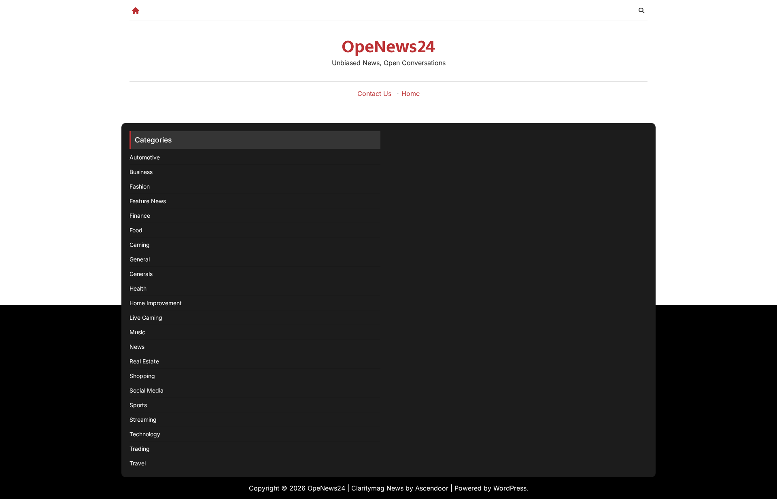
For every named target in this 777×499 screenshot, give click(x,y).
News (137, 346)
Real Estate (144, 361)
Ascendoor (431, 488)
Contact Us (374, 93)
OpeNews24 (388, 47)
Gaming (140, 244)
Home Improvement (156, 302)
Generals (141, 273)
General (140, 259)
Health (138, 288)
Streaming (143, 419)
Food (136, 230)
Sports (138, 404)
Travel (138, 463)
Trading (140, 448)
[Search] (641, 10)
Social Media (146, 390)
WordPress (509, 488)
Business (141, 171)
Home (410, 93)
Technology (145, 434)
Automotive (145, 157)
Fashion (140, 186)
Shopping (142, 375)
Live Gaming (146, 317)
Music (137, 332)
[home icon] (136, 10)
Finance (140, 215)
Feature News (148, 200)
